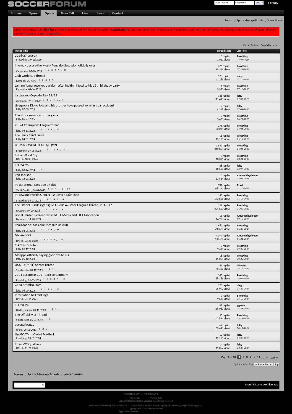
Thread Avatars (146, 411)
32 (68, 189)
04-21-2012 (28, 230)
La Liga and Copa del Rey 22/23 (36, 95)
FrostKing (21, 59)
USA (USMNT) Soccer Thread (34, 265)
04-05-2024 (243, 338)
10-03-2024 (31, 159)
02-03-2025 (243, 179)
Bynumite (21, 89)
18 (220, 136)
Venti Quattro (23, 190)
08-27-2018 (34, 200)
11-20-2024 (34, 219)
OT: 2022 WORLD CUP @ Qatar (36, 145)
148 (220, 96)
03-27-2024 (243, 348)
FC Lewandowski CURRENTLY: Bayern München (47, 195)
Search (101, 13)
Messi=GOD (23, 235)
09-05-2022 (34, 151)
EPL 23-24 (22, 305)
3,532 (219, 145)
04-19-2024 (243, 328)
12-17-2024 (243, 219)
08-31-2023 (28, 131)
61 (220, 265)
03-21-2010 (31, 241)
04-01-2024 (28, 139)
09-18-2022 (34, 101)
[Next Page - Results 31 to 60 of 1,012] (266, 358)
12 (58, 129)
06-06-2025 (243, 129)
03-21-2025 (243, 159)
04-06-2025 (243, 149)
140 (220, 195)
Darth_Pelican (24, 310)
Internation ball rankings (31, 295)
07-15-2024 (243, 299)
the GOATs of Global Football (34, 334)
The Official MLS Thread (31, 315)
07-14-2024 (31, 299)
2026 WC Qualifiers (28, 344)
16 (65, 70)
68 (58, 229)
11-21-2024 (243, 239)
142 (65, 150)
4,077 (219, 235)
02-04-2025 (243, 169)
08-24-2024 (28, 170)
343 (220, 275)
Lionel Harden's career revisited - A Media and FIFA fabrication (57, 215)
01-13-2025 (243, 199)
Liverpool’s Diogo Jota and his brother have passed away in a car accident (64, 105)
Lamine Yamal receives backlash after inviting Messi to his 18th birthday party (67, 86)
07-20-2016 (33, 211)
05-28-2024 (243, 309)
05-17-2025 (243, 139)
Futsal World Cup (26, 155)
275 (220, 126)
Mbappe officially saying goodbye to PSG (42, 255)
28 (220, 166)
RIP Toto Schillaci (26, 245)
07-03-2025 (28, 109)
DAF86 (19, 159)
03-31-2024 (34, 338)
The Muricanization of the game (36, 115)
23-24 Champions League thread (37, 125)
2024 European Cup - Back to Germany (41, 275)
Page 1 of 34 (228, 357)
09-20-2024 (243, 249)
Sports (48, 13)
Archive (268, 384)
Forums (16, 13)
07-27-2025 (243, 69)
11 (58, 289)
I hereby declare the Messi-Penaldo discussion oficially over (55, 65)
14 (64, 279)
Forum (228, 20)
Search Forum (268, 45)
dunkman (21, 101)
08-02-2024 (243, 278)
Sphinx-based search (163, 411)
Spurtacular (22, 270)
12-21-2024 (28, 179)
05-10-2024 (28, 259)
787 (220, 185)
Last (273, 357)
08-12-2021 (36, 270)
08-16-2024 (243, 269)
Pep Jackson (23, 175)
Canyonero (22, 71)
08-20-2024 (243, 259)
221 (220, 205)
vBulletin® (145, 398)
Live (85, 13)
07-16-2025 (243, 79)
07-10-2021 (35, 71)
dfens (19, 330)
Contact (117, 13)
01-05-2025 (243, 209)
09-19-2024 (28, 249)
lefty (18, 109)
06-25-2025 (29, 81)
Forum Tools (249, 45)
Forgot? (273, 3)
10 (220, 175)
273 (220, 285)
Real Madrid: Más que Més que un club (41, 225)
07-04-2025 (243, 99)
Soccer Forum (275, 20)
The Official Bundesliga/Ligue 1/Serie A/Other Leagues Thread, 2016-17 (63, 205)
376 (220, 66)
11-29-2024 (243, 229)
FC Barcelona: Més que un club (36, 185)
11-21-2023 (31, 348)
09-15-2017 (30, 330)
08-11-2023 (39, 310)
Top (277, 365)
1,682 (219, 225)
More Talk (67, 13)
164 (61, 240)
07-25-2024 (243, 289)
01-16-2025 (243, 188)
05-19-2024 (243, 318)
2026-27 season (26, 56)
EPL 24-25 (22, 165)
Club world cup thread (30, 76)
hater (19, 81)
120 (220, 76)
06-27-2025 (28, 119)
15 (220, 216)
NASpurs (21, 211)
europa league (24, 324)
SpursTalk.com (253, 384)
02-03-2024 (34, 280)
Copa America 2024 (28, 285)
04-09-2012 (39, 190)
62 (220, 325)
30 (220, 315)
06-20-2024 (28, 290)
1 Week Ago (35, 59)
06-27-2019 (36, 320)
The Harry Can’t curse (29, 135)
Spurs (32, 13)
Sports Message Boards (250, 20)
